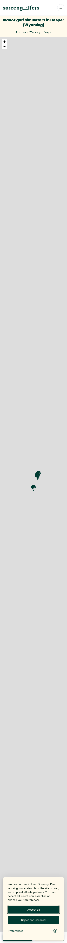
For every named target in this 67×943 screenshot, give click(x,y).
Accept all (33, 909)
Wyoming (34, 32)
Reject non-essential (33, 920)
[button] (4, 41)
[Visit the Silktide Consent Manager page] (55, 931)
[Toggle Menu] (60, 7)
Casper (48, 32)
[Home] (16, 32)
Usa (23, 32)
